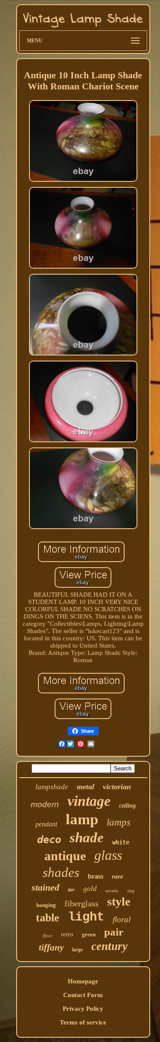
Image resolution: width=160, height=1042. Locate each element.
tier (71, 890)
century (109, 946)
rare (117, 876)
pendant (46, 824)
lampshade (51, 787)
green (89, 934)
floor (47, 935)
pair (113, 932)
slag (130, 890)
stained (45, 887)
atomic (112, 890)
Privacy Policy (83, 1008)
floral (122, 919)
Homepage (83, 981)
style (118, 901)
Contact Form (83, 995)
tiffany (51, 947)
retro (67, 934)
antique (65, 856)
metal (85, 786)
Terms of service (83, 1022)
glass (108, 855)
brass (95, 876)
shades (61, 872)
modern (45, 804)
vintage (89, 801)
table (47, 918)
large (77, 950)
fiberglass (81, 903)
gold (90, 889)
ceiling (127, 805)
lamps (119, 822)
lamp (82, 819)
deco (49, 840)
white (120, 842)
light (86, 917)
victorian (117, 786)
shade (87, 837)
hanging (46, 905)
